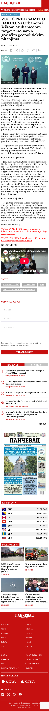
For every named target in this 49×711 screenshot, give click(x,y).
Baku (42, 285)
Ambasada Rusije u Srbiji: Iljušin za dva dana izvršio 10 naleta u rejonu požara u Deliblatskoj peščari (26, 414)
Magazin (29, 638)
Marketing (30, 668)
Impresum (5, 659)
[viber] (28, 50)
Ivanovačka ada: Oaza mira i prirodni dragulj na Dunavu (26, 402)
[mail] (33, 50)
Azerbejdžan (29, 285)
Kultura (29, 629)
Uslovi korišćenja (34, 655)
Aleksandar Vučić (11, 285)
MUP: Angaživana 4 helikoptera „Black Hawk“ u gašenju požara (10, 567)
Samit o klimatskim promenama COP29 (19, 290)
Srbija (28, 625)
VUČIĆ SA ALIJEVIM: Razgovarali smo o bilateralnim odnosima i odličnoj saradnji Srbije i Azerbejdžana (24, 231)
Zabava (4, 642)
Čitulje (29, 646)
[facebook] (11, 50)
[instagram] (14, 694)
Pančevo (22, 376)
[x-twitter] (8, 694)
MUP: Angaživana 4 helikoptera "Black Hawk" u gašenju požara (26, 383)
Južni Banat (23, 406)
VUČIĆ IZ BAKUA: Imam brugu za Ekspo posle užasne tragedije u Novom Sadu (24, 239)
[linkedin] (39, 50)
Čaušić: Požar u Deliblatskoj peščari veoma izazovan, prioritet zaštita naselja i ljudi (36, 598)
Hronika (4, 633)
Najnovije (12, 365)
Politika (6, 14)
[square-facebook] (2, 694)
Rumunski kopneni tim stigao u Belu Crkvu (26, 392)
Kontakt (5, 664)
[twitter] (16, 50)
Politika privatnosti (10, 668)
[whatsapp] (22, 50)
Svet (3, 646)
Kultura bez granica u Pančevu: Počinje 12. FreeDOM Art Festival (25, 372)
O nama (4, 655)
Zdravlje (30, 633)
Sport (4, 638)
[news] (12, 554)
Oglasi (28, 642)
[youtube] (20, 694)
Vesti (16, 14)
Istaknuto (36, 365)
